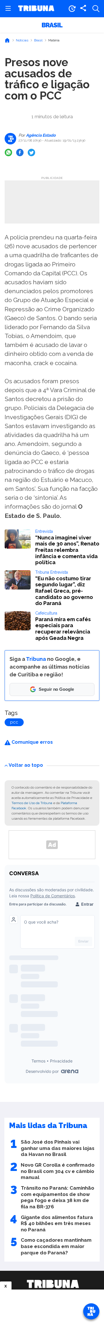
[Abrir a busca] (96, 8)
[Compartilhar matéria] (83, 9)
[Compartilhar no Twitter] (31, 152)
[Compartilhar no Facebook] (20, 152)
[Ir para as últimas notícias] (72, 8)
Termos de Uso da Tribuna (32, 803)
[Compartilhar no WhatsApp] (8, 152)
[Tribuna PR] (52, 1284)
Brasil (52, 25)
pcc (14, 722)
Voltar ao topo (26, 765)
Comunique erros (31, 742)
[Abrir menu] (8, 8)
